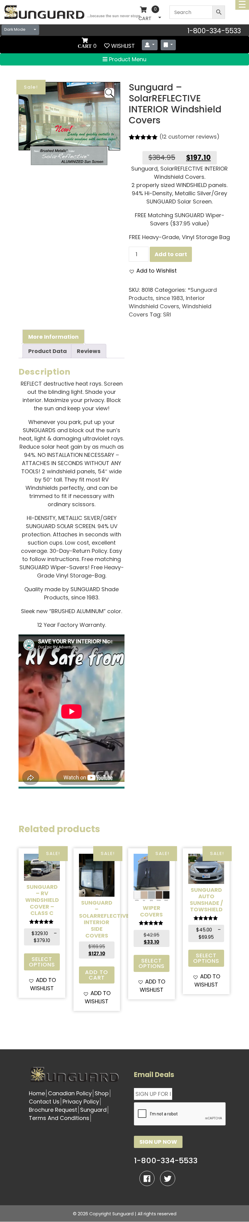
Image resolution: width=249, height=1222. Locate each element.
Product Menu (126, 59)
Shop (102, 1093)
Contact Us (44, 1101)
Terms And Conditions (59, 1118)
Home (37, 1093)
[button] (153, 271)
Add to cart (171, 254)
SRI (167, 314)
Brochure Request (53, 1110)
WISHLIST (123, 46)
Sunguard (93, 1110)
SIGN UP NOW (158, 1142)
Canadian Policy (70, 1093)
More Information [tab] (53, 337)
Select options (42, 961)
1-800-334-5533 (214, 31)
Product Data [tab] (47, 351)
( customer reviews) (189, 136)
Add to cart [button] (96, 974)
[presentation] (180, 1114)
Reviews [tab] (89, 351)
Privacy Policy (81, 1101)
